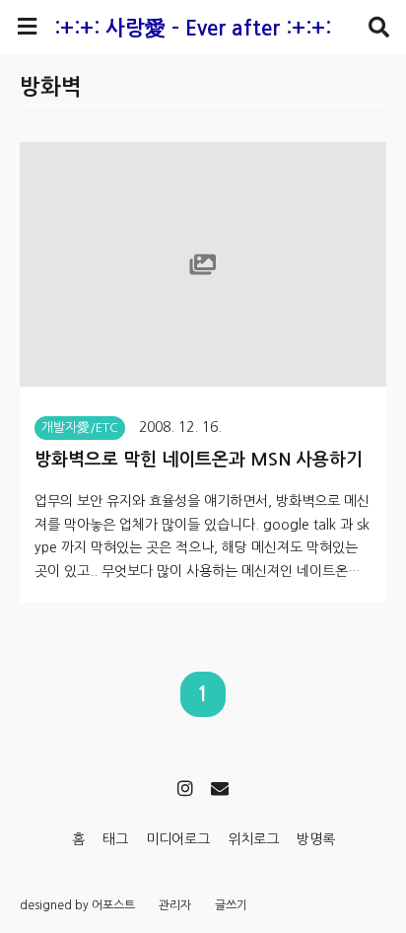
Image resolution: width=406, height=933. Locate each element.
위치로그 (253, 839)
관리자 (175, 905)
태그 (115, 839)
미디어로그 (178, 839)
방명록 (316, 839)
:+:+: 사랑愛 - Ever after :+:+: (192, 28)
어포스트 (113, 905)
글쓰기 (231, 905)
